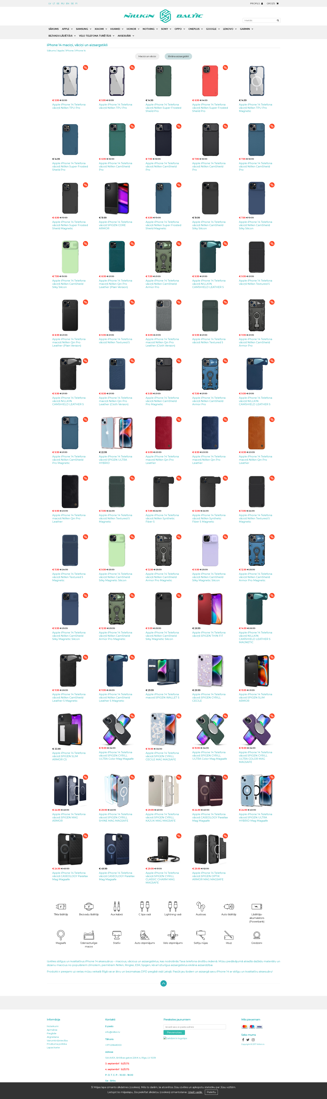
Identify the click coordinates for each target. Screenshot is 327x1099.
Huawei (115, 28)
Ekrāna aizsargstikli (178, 56)
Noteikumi (52, 1026)
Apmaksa (52, 1029)
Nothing (148, 28)
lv (50, 3)
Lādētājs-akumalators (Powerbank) (256, 918)
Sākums (51, 50)
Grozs (271, 3)
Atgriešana (53, 1037)
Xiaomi (99, 28)
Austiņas (201, 914)
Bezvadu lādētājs (60, 35)
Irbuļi (229, 943)
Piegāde (51, 1033)
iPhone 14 (80, 50)
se (72, 3)
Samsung (82, 28)
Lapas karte (53, 1047)
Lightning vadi (172, 914)
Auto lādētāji (228, 914)
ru (62, 3)
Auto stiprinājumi (145, 943)
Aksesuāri (124, 35)
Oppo (178, 28)
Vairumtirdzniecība (57, 1040)
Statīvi (116, 943)
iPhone (70, 50)
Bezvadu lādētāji (89, 914)
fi (76, 3)
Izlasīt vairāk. (195, 1092)
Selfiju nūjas (201, 943)
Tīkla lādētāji (61, 914)
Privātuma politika (57, 1044)
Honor (131, 28)
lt (54, 3)
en (67, 3)
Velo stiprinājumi (173, 943)
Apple (60, 50)
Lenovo (228, 28)
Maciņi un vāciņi (147, 56)
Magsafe (61, 943)
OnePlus (193, 28)
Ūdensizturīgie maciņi (88, 944)
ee (58, 3)
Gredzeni (256, 943)
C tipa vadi (145, 914)
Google (211, 28)
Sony (164, 28)
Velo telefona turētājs (95, 35)
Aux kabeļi (117, 914)
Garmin (245, 28)
